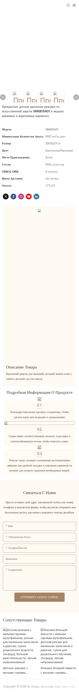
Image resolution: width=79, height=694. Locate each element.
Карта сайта (68, 686)
